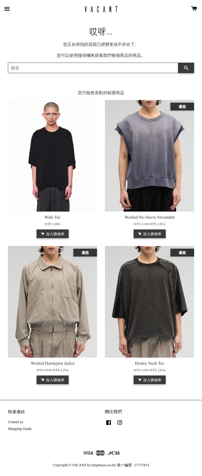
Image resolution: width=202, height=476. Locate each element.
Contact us (15, 421)
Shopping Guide (20, 428)
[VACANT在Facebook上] (108, 425)
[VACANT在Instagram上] (119, 425)
